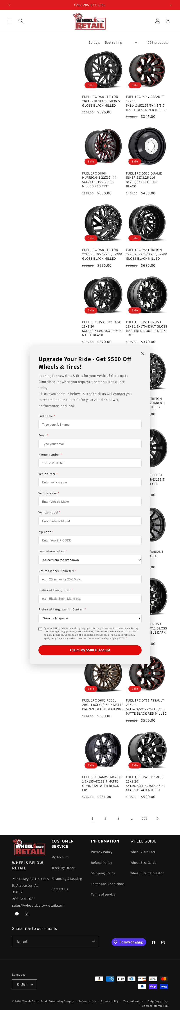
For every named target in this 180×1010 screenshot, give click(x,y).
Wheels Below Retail (35, 1001)
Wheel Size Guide (143, 862)
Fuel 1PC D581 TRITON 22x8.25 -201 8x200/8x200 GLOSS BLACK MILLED (146, 254)
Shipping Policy (103, 873)
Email (43, 435)
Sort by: (94, 42)
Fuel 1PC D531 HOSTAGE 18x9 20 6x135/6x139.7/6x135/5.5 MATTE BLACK (102, 328)
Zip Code (46, 532)
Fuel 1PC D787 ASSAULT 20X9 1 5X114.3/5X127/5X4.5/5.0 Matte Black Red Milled (146, 707)
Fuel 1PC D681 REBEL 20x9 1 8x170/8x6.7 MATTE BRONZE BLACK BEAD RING (103, 704)
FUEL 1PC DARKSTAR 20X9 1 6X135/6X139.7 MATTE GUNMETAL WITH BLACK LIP (102, 783)
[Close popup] (142, 354)
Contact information (155, 1005)
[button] (10, 21)
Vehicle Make (48, 493)
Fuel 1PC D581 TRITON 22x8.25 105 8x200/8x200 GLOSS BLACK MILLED (102, 254)
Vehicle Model (49, 512)
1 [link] (93, 818)
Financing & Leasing (67, 878)
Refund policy (87, 1001)
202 (145, 818)
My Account (60, 857)
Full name (46, 416)
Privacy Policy (101, 852)
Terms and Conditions (107, 883)
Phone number (50, 455)
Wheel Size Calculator (147, 873)
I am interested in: (52, 551)
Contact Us (60, 889)
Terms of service (103, 894)
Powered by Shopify (61, 1001)
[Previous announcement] (9, 5)
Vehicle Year (48, 474)
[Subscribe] (93, 941)
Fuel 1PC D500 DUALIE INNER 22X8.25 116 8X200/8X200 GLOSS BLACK (144, 180)
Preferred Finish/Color (55, 590)
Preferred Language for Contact (62, 609)
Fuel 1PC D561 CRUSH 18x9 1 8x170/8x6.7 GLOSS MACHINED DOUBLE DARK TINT (146, 328)
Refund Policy (101, 862)
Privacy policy (110, 1001)
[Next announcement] (171, 5)
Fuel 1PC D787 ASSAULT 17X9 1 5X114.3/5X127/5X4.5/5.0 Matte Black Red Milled (146, 103)
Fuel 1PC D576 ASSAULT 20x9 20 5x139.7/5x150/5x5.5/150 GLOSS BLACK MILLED (146, 783)
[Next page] (157, 818)
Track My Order (63, 867)
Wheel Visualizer (143, 852)
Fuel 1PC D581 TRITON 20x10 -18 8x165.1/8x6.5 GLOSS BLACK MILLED (101, 101)
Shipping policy (158, 1001)
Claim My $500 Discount (90, 650)
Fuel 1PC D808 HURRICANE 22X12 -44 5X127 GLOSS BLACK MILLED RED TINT (99, 180)
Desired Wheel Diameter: (57, 571)
